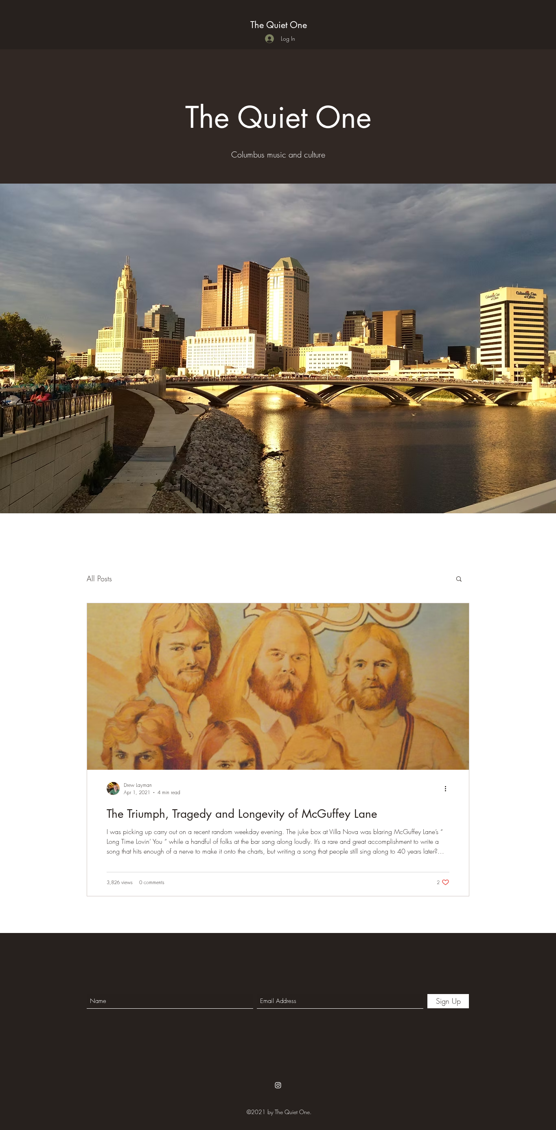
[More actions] (448, 788)
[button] (459, 579)
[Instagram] (278, 1085)
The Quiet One (278, 25)
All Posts (99, 578)
